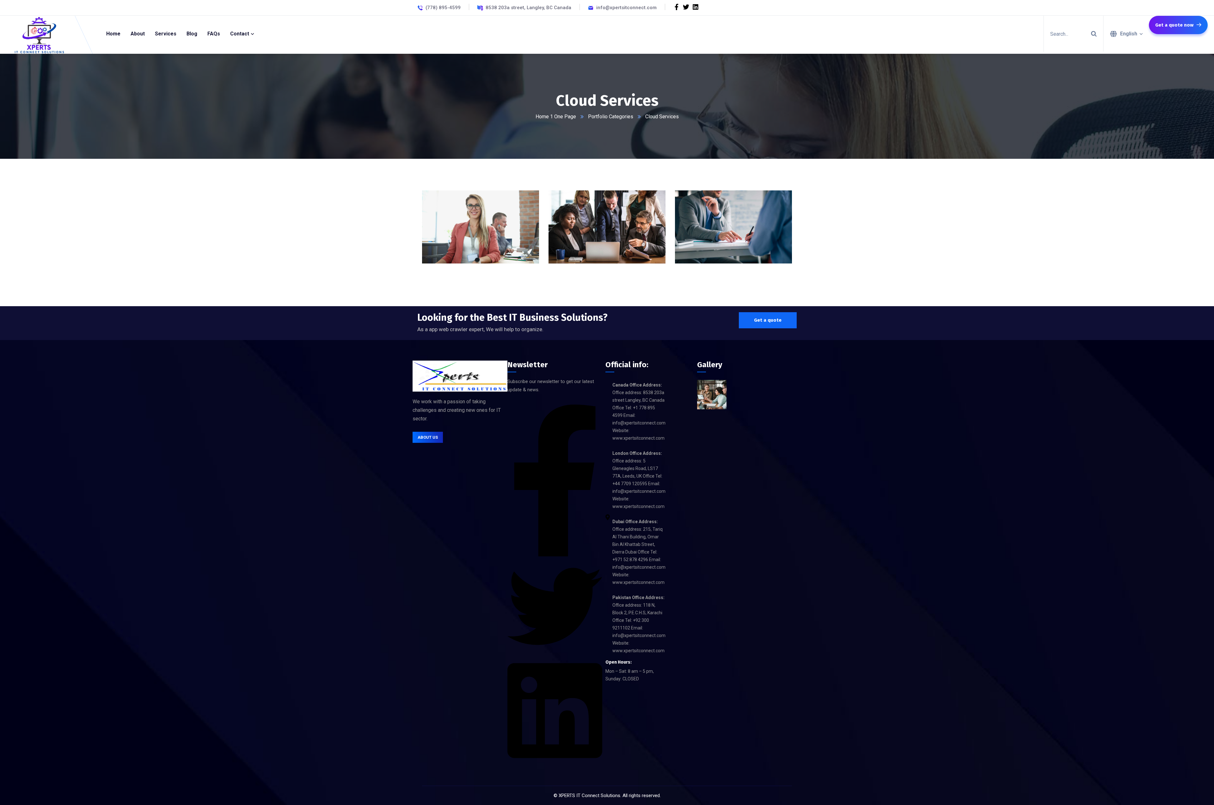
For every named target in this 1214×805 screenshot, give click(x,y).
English (1128, 34)
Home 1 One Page (556, 117)
